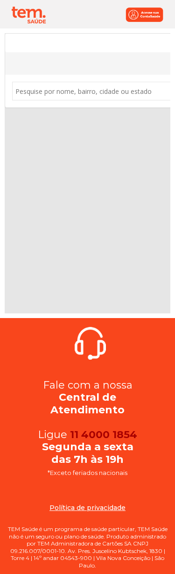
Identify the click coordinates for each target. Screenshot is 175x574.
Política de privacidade (87, 507)
